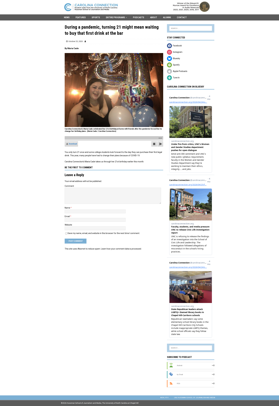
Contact (182, 17)
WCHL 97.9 (164, 398)
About (153, 17)
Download (73, 144)
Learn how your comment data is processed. (121, 249)
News (67, 17)
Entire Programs (115, 17)
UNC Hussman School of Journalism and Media (194, 398)
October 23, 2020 (75, 41)
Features (81, 17)
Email (67, 216)
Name (68, 208)
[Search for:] (190, 28)
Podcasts (138, 17)
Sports (96, 17)
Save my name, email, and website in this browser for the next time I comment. (104, 233)
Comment (69, 186)
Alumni (167, 17)
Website (68, 225)
